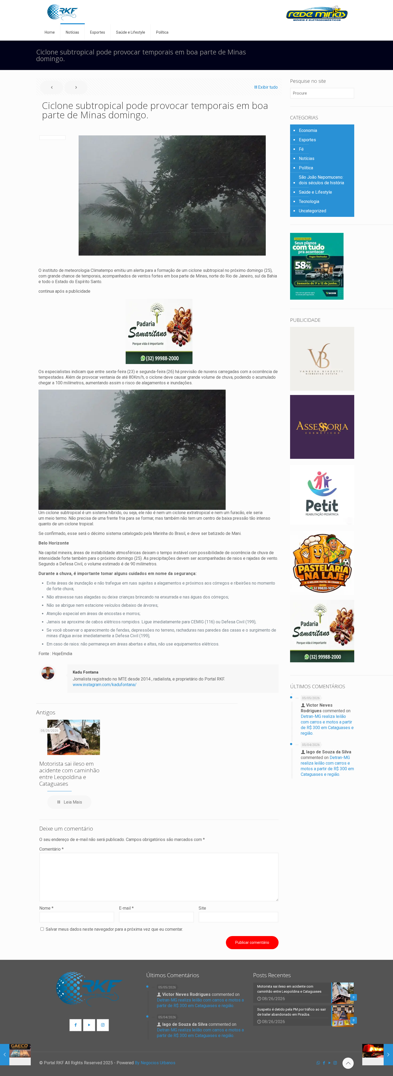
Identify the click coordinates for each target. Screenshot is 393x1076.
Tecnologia (309, 201)
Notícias (306, 158)
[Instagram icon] (335, 1063)
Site (202, 908)
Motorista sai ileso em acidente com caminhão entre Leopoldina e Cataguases (69, 773)
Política (306, 167)
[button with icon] (76, 1025)
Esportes (307, 139)
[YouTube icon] (330, 1063)
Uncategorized (312, 210)
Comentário (51, 849)
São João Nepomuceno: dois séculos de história (321, 180)
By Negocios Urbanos (155, 1062)
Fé (301, 149)
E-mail (126, 908)
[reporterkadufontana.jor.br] (62, 12)
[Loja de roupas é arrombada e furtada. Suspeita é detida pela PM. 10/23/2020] (377, 1054)
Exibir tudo (268, 87)
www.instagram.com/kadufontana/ (105, 684)
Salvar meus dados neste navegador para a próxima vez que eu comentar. (114, 929)
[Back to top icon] (348, 1063)
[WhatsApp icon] (318, 1063)
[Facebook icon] (324, 1063)
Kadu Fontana (85, 672)
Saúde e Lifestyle (315, 192)
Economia (308, 130)
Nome (46, 908)
